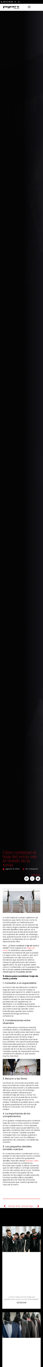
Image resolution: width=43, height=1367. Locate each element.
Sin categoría (32, 869)
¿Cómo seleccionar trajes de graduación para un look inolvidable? (21, 1298)
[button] (29, 7)
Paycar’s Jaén (32, 1160)
